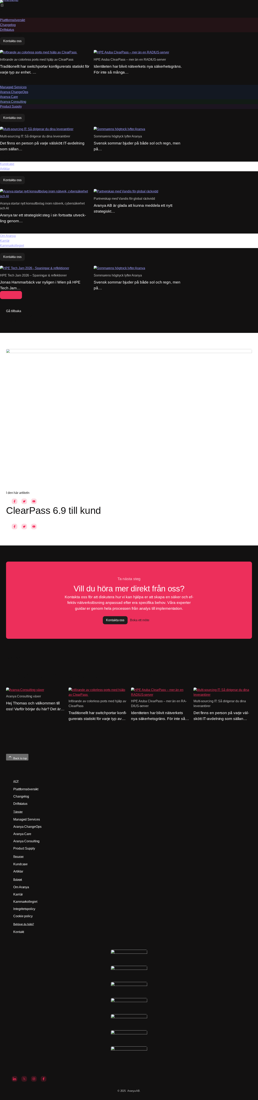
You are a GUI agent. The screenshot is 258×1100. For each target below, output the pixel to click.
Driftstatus (7, 29)
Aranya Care (9, 97)
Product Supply (11, 106)
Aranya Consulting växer (23, 696)
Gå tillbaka (13, 311)
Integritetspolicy (24, 909)
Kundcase (7, 164)
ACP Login (11, 295)
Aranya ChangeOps (14, 92)
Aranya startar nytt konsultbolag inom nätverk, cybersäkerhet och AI (42, 206)
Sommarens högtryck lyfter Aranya (118, 136)
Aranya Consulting (13, 101)
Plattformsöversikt (12, 20)
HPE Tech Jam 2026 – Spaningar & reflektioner (33, 275)
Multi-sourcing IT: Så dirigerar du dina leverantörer (35, 136)
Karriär (4, 240)
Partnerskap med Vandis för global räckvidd (124, 198)
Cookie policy (23, 916)
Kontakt (18, 932)
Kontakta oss (12, 41)
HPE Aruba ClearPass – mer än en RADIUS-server (130, 59)
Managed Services (13, 87)
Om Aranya (8, 236)
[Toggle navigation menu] (4, 5)
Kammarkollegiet (12, 245)
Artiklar (5, 168)
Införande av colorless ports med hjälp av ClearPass (37, 59)
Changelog (8, 25)
